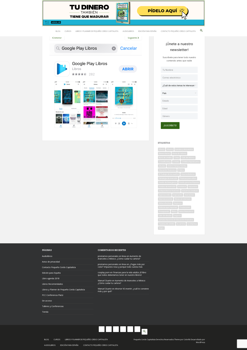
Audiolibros (128, 31)
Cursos (68, 31)
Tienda (45, 311)
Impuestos (193, 186)
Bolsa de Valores (179, 153)
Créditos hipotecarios (191, 162)
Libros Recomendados (52, 284)
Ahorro (170, 149)
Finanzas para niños (188, 178)
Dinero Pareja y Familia (177, 166)
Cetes (176, 157)
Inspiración (177, 195)
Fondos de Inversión (167, 186)
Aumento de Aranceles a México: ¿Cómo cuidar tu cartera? (119, 257)
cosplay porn (104, 272)
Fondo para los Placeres (189, 182)
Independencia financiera (169, 190)
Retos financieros (186, 211)
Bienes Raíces (164, 153)
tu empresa (192, 224)
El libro (181, 170)
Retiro (174, 211)
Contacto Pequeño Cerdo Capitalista (178, 31)
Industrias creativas (190, 190)
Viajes (161, 228)
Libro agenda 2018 (50, 278)
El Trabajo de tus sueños (169, 174)
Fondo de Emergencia (168, 182)
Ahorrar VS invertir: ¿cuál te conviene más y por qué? (123, 290)
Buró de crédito (165, 157)
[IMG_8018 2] (95, 87)
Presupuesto (164, 211)
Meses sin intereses (183, 199)
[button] (201, 31)
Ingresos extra (165, 195)
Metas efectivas (165, 203)
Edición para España (147, 31)
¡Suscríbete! (170, 125)
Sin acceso (47, 300)
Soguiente (133, 37)
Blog (58, 31)
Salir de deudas (165, 215)
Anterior (58, 37)
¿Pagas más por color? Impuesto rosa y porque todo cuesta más (121, 265)
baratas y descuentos (184, 149)
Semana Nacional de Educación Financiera (176, 219)
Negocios (178, 203)
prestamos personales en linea (112, 256)
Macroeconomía (165, 199)
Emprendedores (188, 174)
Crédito (176, 162)
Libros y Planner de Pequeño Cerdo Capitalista (96, 31)
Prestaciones (185, 207)
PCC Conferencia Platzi (52, 295)
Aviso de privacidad (51, 261)
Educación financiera (167, 170)
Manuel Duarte (105, 280)
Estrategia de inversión (168, 178)
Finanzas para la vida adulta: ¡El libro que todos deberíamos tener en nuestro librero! (122, 273)
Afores (161, 149)
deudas (162, 166)
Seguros (177, 215)
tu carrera (181, 224)
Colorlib (187, 339)
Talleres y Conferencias (53, 306)
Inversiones (189, 195)
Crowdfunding (165, 162)
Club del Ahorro (188, 157)
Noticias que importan (168, 207)
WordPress (200, 342)
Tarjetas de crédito (166, 224)
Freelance (182, 186)
